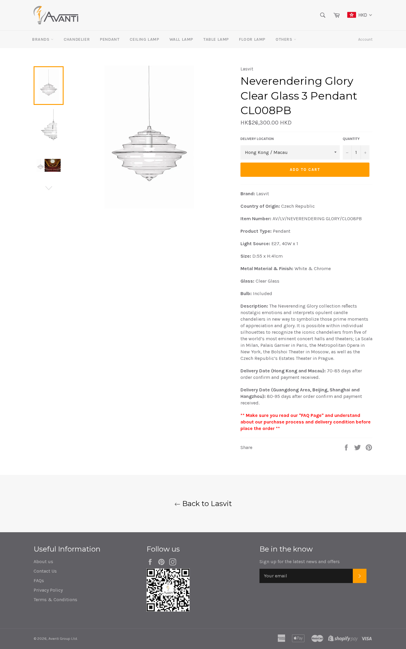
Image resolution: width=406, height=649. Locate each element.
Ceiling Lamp (144, 39)
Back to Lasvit (206, 503)
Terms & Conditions (55, 599)
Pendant (109, 39)
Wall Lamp (181, 39)
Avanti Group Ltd (62, 638)
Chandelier (77, 39)
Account (365, 39)
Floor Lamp (252, 39)
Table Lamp (216, 39)
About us (43, 561)
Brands (41, 39)
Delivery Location (257, 139)
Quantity (351, 139)
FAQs (39, 580)
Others (285, 39)
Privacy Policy (48, 590)
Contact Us (45, 571)
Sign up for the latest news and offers (299, 561)
